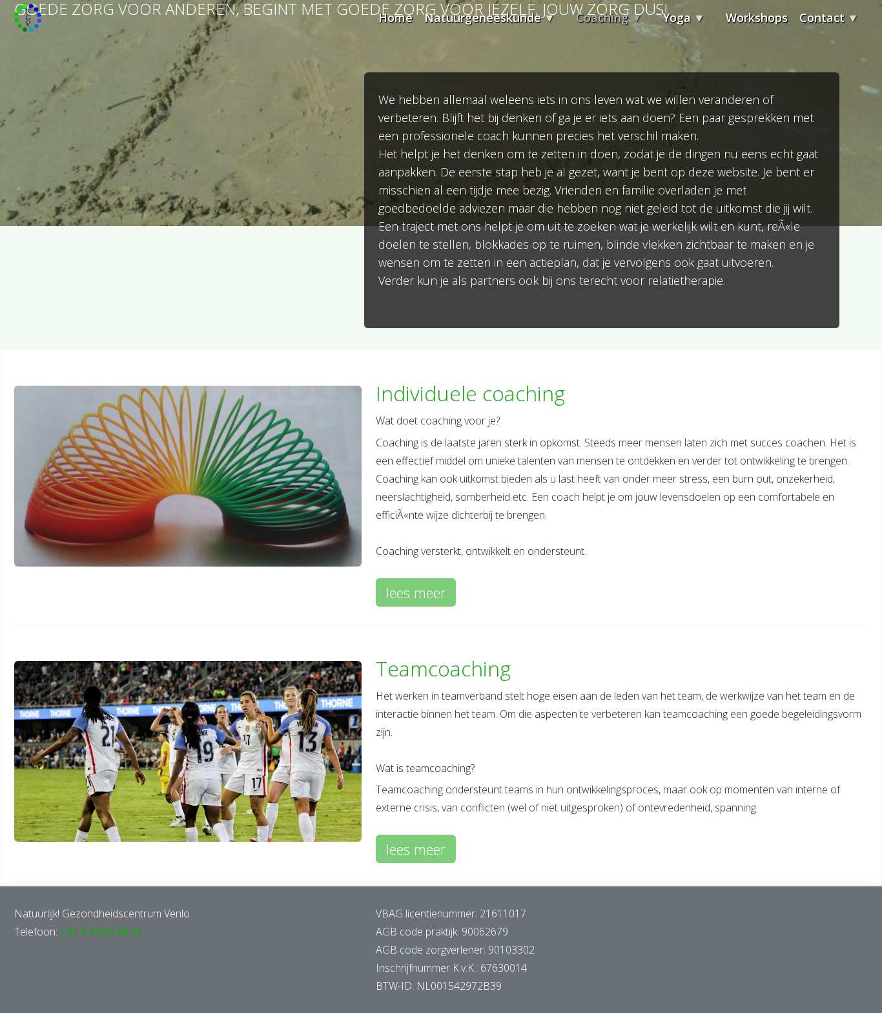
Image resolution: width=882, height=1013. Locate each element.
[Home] (27, 20)
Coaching (596, 22)
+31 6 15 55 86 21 (101, 931)
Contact (816, 22)
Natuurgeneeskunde (477, 22)
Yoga (671, 22)
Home (395, 17)
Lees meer (421, 595)
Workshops (757, 17)
